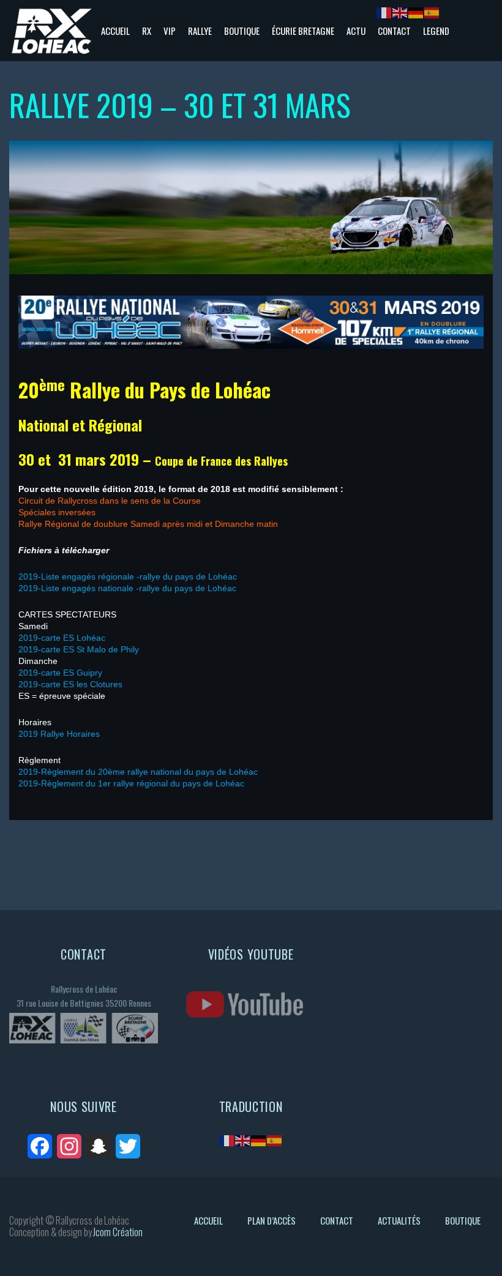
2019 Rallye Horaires (59, 734)
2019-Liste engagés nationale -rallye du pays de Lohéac (127, 588)
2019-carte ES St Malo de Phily (78, 649)
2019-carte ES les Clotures (70, 684)
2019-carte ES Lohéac (61, 638)
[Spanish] (275, 1140)
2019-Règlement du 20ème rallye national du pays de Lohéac (138, 772)
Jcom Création (118, 1232)
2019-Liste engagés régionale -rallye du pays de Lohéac (127, 576)
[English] (243, 1140)
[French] (227, 1140)
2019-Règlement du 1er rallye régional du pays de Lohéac (131, 783)
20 (23, 672)
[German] (259, 1140)
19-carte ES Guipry (65, 672)
